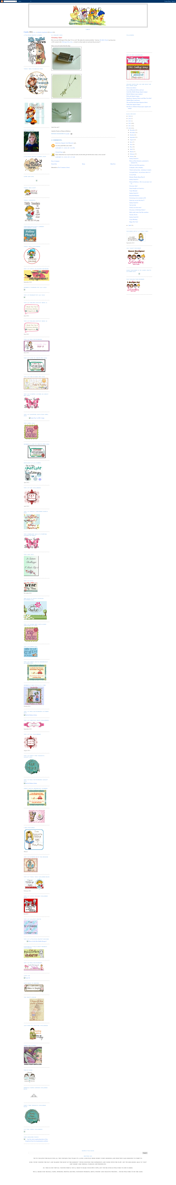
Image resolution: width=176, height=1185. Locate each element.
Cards (26, 32)
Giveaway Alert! (56, 37)
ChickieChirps (59, 152)
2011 (129, 126)
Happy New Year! (133, 222)
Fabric (34, 32)
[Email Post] (71, 133)
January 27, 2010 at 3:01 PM (65, 148)
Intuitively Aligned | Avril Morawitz (64, 143)
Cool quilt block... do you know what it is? (140, 172)
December (132, 130)
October (132, 135)
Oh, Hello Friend (104, 40)
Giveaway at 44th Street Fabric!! (137, 210)
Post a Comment (55, 161)
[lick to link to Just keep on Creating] (37, 1040)
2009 (129, 225)
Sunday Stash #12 (133, 193)
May (131, 147)
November (132, 132)
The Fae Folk (132, 205)
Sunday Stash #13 (133, 179)
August (132, 139)
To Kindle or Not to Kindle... (136, 167)
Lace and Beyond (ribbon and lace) (135, 90)
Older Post (112, 164)
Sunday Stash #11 (133, 203)
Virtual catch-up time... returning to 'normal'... (140, 170)
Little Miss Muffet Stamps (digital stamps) (136, 92)
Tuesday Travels (133, 214)
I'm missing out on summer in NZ (137, 198)
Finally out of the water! (135, 207)
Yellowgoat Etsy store (67, 42)
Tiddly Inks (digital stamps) (133, 104)
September (132, 137)
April (131, 149)
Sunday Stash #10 (133, 217)
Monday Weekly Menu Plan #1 (137, 177)
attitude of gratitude (42, 32)
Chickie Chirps (88, 13)
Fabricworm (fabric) (131, 88)
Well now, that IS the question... (137, 165)
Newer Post (54, 164)
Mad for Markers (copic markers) (134, 94)
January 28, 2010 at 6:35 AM (65, 157)
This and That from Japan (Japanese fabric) (137, 102)
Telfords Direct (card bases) (133, 100)
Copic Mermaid (133, 191)
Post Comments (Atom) (64, 167)
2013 (129, 121)
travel (51, 32)
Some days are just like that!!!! (136, 200)
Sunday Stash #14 (133, 158)
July (131, 142)
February (132, 154)
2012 (129, 123)
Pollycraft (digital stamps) (132, 96)
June (131, 144)
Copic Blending (133, 219)
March (131, 151)
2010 (129, 128)
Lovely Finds (132, 174)
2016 (129, 116)
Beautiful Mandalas (134, 195)
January (132, 156)
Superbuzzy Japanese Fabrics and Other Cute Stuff (138, 98)
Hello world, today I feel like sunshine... (139, 212)
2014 (129, 118)
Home (83, 164)
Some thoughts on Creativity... (136, 188)
